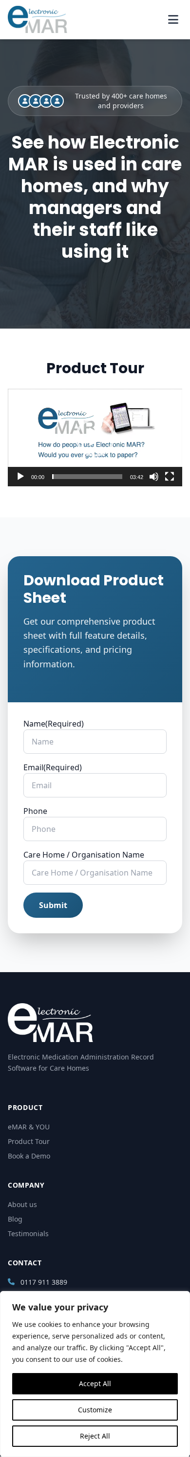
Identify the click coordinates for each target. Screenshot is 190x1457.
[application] (95, 437)
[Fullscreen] (169, 476)
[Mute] (154, 476)
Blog (15, 1219)
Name (53, 723)
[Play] (20, 476)
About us (22, 1204)
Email (52, 767)
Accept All (95, 1383)
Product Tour (29, 1141)
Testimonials (28, 1233)
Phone (35, 811)
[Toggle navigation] (173, 19)
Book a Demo (29, 1155)
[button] (95, 437)
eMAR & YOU (29, 1126)
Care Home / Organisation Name (83, 854)
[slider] (87, 476)
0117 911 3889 (43, 1282)
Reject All (95, 1435)
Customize (95, 1409)
